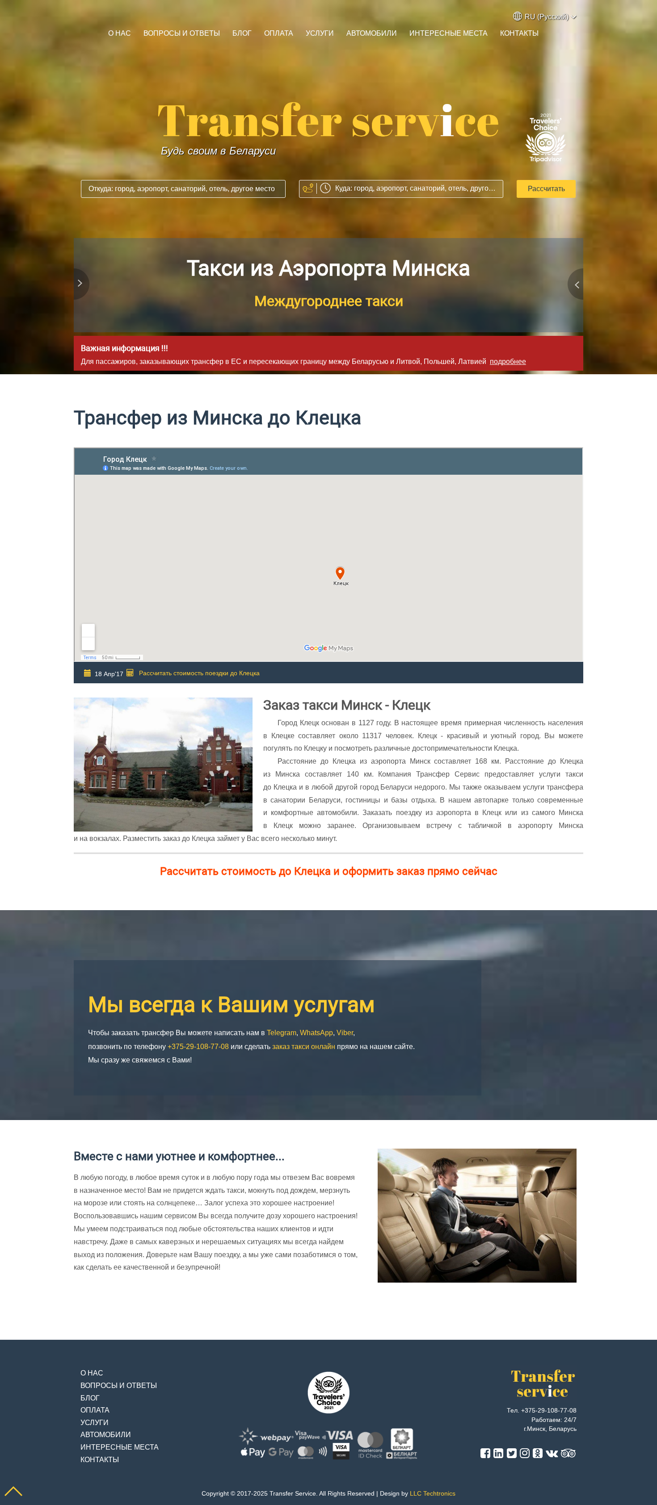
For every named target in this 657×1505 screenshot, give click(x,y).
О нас (119, 33)
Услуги (320, 33)
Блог (242, 33)
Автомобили (371, 33)
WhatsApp (342, 301)
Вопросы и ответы (181, 33)
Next (574, 286)
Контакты (519, 33)
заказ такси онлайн (303, 1046)
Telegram (272, 301)
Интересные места (448, 33)
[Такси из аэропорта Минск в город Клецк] (328, 120)
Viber (398, 301)
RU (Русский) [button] (546, 17)
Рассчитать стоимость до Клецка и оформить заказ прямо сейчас (328, 871)
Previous (83, 286)
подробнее (508, 361)
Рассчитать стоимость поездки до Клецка (199, 673)
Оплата (278, 33)
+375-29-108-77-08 (329, 268)
